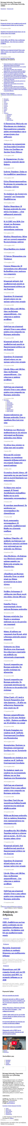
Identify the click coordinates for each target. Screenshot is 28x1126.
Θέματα (9, 115)
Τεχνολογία (10, 407)
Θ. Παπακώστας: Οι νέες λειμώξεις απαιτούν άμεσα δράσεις (14, 161)
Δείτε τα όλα (10, 120)
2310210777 (12, 1101)
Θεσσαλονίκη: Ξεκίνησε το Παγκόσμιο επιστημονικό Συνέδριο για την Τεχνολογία (15, 747)
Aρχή (7, 1108)
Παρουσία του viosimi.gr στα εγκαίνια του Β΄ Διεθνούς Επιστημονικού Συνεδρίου (15, 760)
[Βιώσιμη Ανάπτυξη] (11, 94)
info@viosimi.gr (11, 1103)
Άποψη (5, 107)
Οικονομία (6, 99)
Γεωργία (5, 104)
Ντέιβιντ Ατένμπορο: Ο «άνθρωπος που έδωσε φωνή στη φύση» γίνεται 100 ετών (15, 594)
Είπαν (8, 117)
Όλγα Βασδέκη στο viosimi (14, 249)
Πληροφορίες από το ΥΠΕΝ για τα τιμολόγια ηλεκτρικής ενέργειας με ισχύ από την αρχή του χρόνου (13, 1032)
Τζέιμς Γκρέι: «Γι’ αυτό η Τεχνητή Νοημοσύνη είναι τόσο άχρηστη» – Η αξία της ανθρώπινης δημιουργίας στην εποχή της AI (15, 702)
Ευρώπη (5, 108)
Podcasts (9, 118)
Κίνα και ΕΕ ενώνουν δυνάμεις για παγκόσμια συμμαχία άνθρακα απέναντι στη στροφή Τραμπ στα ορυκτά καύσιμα (15, 460)
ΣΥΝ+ (8, 401)
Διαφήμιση (8, 1112)
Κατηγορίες (6, 399)
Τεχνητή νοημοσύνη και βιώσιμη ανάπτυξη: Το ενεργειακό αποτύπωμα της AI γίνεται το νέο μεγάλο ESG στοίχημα (15, 684)
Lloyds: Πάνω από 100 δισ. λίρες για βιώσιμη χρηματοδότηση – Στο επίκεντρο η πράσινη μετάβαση (13, 41)
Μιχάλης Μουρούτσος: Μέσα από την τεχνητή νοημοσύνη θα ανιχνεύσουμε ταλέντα (15, 239)
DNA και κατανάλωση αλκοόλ (11, 995)
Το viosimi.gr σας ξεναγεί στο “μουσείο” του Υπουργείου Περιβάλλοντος (15, 196)
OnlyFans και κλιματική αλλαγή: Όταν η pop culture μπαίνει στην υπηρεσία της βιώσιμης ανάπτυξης (13, 51)
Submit (16, 1119)
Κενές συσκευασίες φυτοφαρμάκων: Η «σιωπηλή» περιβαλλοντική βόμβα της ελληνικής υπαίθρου (15, 525)
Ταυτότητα (3, 8)
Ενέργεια (6, 106)
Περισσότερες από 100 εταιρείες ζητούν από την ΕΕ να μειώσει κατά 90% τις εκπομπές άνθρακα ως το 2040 (14, 974)
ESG (5, 111)
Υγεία (5, 101)
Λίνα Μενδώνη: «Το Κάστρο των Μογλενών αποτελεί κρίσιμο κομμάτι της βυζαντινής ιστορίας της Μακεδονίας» (15, 561)
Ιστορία (9, 408)
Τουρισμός (9, 405)
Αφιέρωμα (9, 402)
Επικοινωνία (10, 8)
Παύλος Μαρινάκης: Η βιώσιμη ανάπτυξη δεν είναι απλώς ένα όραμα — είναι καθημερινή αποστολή (14, 1009)
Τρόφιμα (6, 103)
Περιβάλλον (6, 100)
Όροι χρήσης (9, 1111)
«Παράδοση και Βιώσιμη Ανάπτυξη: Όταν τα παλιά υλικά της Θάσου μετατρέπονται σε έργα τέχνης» (14, 579)
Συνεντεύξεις (10, 404)
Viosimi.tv (6, 113)
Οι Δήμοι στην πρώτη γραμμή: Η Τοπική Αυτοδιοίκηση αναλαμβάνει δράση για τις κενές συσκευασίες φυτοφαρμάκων (15, 493)
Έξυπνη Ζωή (10, 409)
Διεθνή (5, 110)
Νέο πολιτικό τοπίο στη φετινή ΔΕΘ (12, 1027)
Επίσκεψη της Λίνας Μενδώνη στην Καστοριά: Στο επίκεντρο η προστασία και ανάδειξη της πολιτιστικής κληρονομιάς (14, 652)
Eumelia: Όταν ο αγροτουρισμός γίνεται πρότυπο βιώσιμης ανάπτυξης (15, 606)
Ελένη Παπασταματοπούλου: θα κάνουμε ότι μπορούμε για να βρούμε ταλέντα (15, 184)
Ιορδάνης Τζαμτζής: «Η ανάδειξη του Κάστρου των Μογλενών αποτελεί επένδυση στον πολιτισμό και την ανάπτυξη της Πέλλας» (15, 543)
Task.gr (11, 1118)
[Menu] (1, 96)
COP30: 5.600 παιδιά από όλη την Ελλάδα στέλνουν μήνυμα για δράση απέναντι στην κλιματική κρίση (14, 1016)
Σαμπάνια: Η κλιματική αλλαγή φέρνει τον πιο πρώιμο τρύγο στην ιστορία (14, 299)
